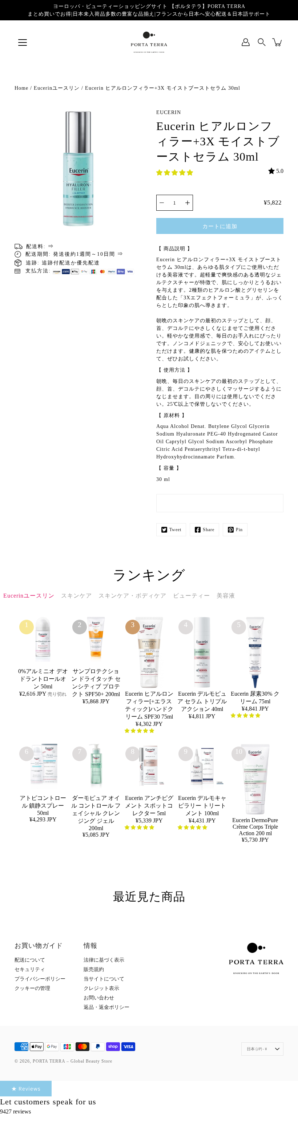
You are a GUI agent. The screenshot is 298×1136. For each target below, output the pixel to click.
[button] (175, 172)
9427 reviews (15, 1111)
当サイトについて (104, 979)
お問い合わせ (99, 997)
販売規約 (94, 969)
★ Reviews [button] (25, 1088)
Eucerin (168, 112)
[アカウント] (245, 42)
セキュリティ (30, 969)
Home (21, 88)
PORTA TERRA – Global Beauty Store (72, 1061)
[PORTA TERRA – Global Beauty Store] (149, 42)
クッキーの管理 (32, 988)
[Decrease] (161, 203)
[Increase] (187, 203)
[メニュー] (23, 42)
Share (208, 529)
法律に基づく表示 (104, 960)
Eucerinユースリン (57, 88)
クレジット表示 (101, 988)
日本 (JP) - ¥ (257, 1048)
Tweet (175, 529)
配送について (30, 960)
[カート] (277, 42)
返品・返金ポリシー (106, 1007)
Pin (239, 529)
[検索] (261, 42)
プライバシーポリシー (40, 979)
